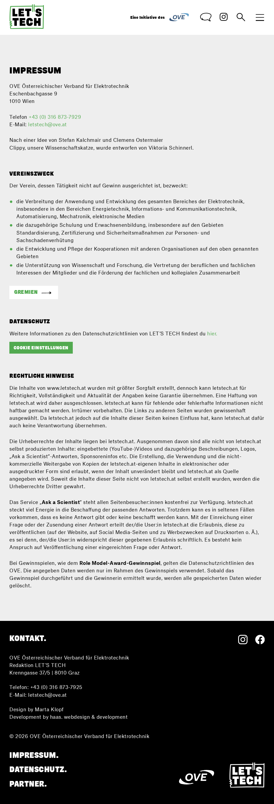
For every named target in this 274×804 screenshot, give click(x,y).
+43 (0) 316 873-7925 (56, 687)
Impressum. (34, 755)
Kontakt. (27, 638)
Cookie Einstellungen (41, 348)
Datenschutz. (38, 769)
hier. (212, 333)
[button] (33, 292)
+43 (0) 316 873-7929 (55, 117)
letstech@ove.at (47, 124)
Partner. (28, 784)
